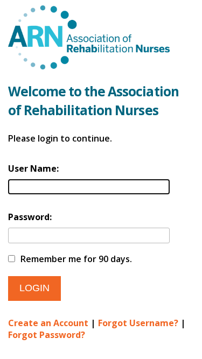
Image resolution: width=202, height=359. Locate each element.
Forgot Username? (138, 323)
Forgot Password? (46, 335)
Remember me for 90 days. (76, 259)
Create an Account (48, 323)
